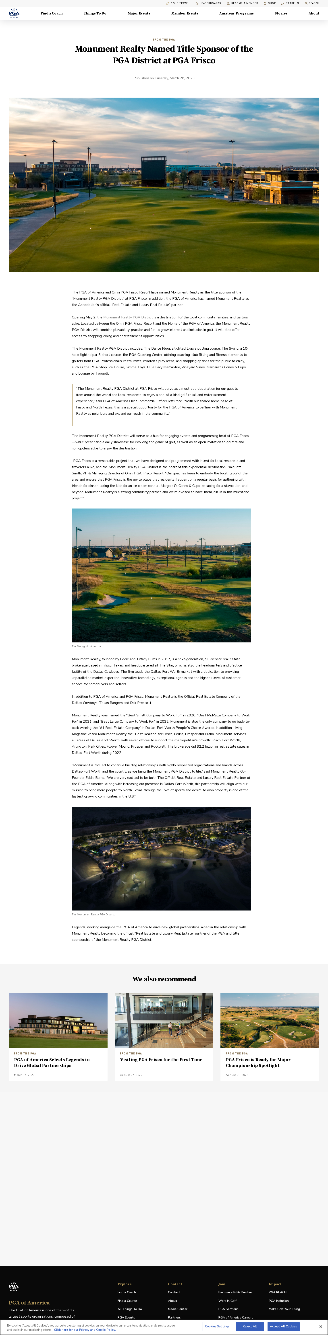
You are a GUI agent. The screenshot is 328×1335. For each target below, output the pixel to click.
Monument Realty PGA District (128, 317)
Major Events (139, 13)
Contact (174, 1292)
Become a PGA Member (235, 1292)
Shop (270, 3)
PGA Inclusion (279, 1301)
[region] (164, 1327)
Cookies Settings (217, 1327)
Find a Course (127, 1301)
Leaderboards (210, 3)
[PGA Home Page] (14, 13)
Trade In (290, 3)
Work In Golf (227, 1301)
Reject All (250, 1327)
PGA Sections (228, 1309)
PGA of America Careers (235, 1317)
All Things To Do (130, 1309)
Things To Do (95, 13)
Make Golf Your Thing (284, 1309)
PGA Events (126, 1317)
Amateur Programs (236, 13)
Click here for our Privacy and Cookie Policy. (85, 1330)
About (314, 13)
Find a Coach (52, 13)
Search (314, 3)
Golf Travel (180, 3)
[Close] (321, 1326)
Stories (281, 13)
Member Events (184, 13)
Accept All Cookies (283, 1327)
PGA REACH (277, 1292)
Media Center (177, 1309)
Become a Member (244, 3)
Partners (174, 1317)
